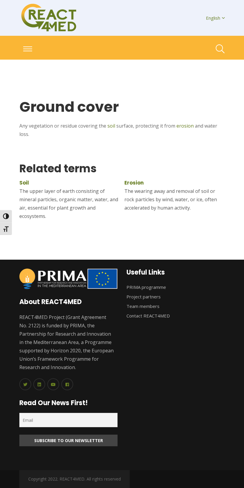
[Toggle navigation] (27, 49)
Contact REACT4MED (148, 316)
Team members (142, 306)
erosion (185, 126)
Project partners (143, 297)
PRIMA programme (146, 287)
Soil (24, 183)
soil (111, 126)
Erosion (134, 183)
